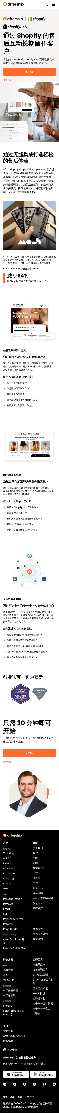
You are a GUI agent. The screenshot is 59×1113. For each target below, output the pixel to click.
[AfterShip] (14, 4)
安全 (20, 1096)
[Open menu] (53, 4)
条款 (12, 1096)
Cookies (29, 1096)
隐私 (5, 1096)
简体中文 (12, 1050)
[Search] (46, 4)
